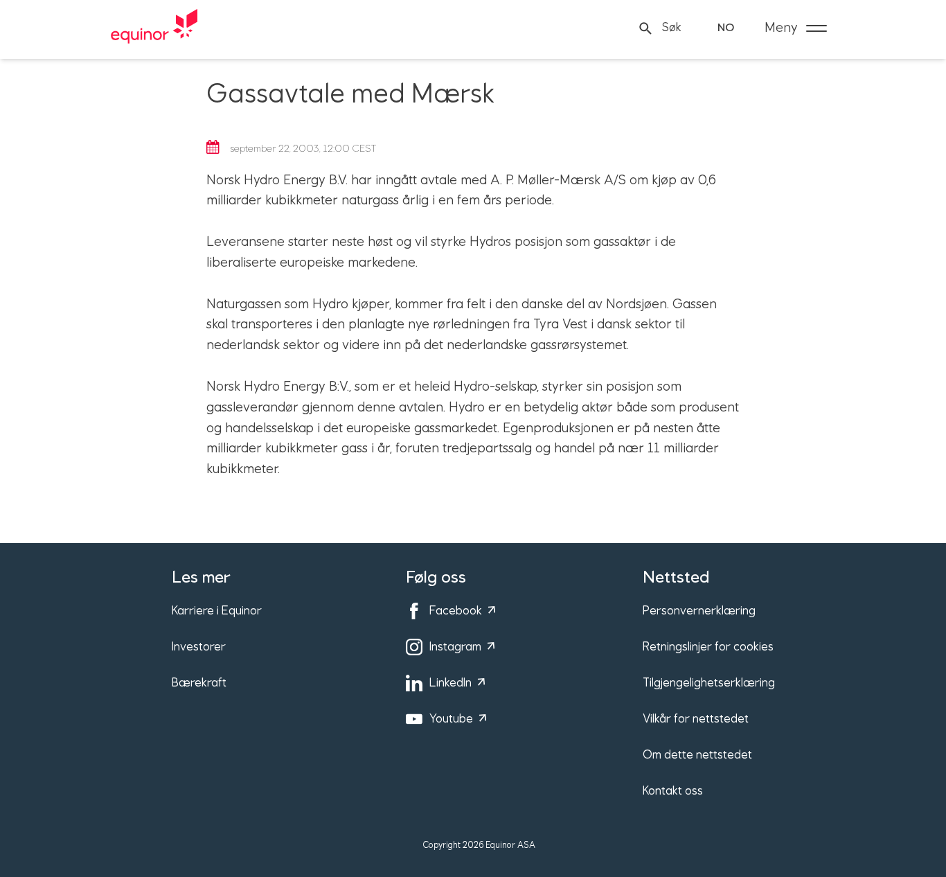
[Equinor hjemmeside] (154, 28)
